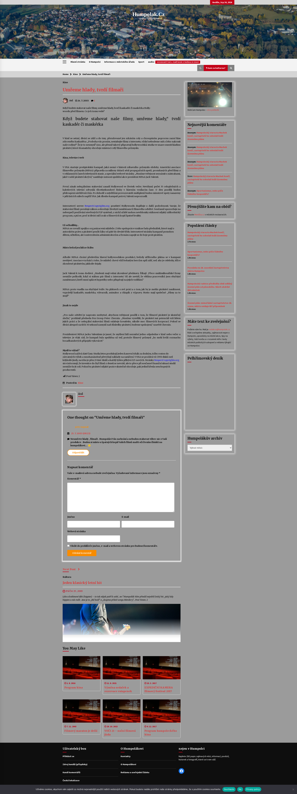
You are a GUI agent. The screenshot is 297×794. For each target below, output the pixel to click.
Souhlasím (229, 789)
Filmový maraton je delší (80, 730)
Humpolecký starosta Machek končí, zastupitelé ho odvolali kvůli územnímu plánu (207, 135)
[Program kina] (81, 667)
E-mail (125, 516)
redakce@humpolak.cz (219, 329)
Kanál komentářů (71, 772)
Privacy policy (253, 789)
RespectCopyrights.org (97, 205)
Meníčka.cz (199, 214)
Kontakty (125, 756)
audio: (173, 61)
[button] (200, 68)
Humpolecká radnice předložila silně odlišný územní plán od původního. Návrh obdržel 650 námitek (209, 287)
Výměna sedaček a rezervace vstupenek (118, 689)
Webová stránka (76, 531)
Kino (65, 82)
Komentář (74, 478)
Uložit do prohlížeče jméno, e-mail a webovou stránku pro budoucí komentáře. (114, 546)
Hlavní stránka (78, 61)
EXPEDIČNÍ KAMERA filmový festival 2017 (158, 689)
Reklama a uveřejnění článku (135, 772)
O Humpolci (95, 61)
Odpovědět (78, 452)
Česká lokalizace (71, 780)
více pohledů (213, 110)
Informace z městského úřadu (119, 61)
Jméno (71, 516)
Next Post (69, 569)
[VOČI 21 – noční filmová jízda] (121, 711)
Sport (141, 61)
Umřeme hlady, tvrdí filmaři (93, 90)
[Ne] (293, 789)
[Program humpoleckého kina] (162, 711)
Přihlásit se (68, 756)
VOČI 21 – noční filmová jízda (120, 732)
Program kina (73, 687)
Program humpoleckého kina (160, 732)
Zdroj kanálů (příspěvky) (75, 764)
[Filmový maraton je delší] (81, 711)
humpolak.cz (148, 14)
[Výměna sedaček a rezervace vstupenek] (121, 667)
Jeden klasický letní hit (82, 583)
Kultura (67, 577)
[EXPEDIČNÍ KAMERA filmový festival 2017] (162, 667)
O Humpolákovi (128, 764)
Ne (240, 789)
